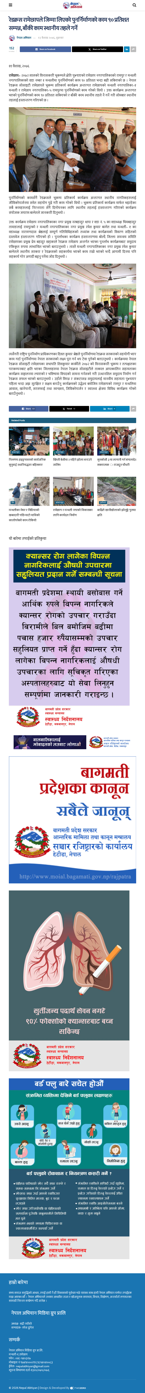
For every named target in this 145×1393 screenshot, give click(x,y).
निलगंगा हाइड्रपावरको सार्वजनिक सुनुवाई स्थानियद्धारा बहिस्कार (27, 462)
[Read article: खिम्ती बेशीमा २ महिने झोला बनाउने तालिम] (73, 441)
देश (13, 502)
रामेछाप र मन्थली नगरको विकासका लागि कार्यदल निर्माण (73, 512)
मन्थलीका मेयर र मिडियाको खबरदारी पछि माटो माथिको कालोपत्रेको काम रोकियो (24, 515)
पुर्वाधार (103, 502)
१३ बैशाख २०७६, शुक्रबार (51, 37)
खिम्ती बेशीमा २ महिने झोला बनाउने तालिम (72, 462)
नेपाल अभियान (24, 37)
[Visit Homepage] (72, 5)
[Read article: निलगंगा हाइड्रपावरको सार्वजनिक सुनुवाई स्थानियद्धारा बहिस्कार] (29, 441)
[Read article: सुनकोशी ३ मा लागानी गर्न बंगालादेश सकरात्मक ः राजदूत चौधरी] (117, 441)
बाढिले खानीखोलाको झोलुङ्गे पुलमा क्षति (116, 512)
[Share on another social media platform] (133, 49)
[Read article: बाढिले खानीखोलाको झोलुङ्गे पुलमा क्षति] (117, 491)
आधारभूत (15, 452)
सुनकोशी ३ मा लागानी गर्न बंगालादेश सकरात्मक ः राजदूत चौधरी (117, 462)
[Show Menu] (10, 5)
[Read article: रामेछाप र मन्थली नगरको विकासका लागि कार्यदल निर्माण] (73, 491)
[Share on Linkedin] (127, 49)
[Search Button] (134, 5)
